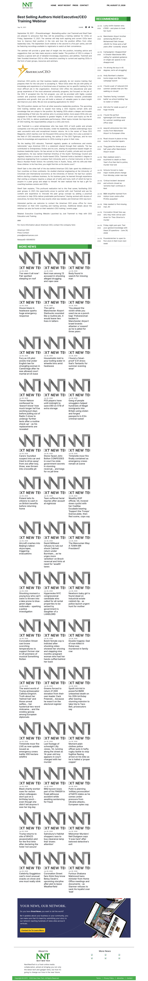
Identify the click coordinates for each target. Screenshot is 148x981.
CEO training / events (63, 208)
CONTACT (84, 5)
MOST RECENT (64, 5)
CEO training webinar (26, 109)
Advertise (120, 978)
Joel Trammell (73, 33)
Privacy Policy (109, 978)
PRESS (75, 5)
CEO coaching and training (47, 206)
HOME (53, 5)
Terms (98, 978)
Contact (129, 978)
